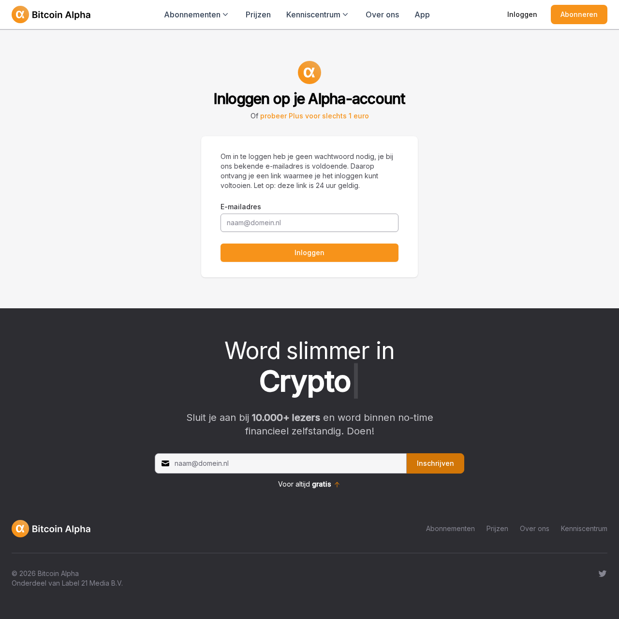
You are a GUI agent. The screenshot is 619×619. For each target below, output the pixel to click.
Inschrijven (435, 463)
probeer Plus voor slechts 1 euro (314, 116)
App (422, 14)
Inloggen (522, 14)
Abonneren (579, 14)
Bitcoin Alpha (58, 573)
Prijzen (258, 14)
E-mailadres (241, 206)
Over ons (382, 14)
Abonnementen (450, 528)
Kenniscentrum (584, 528)
